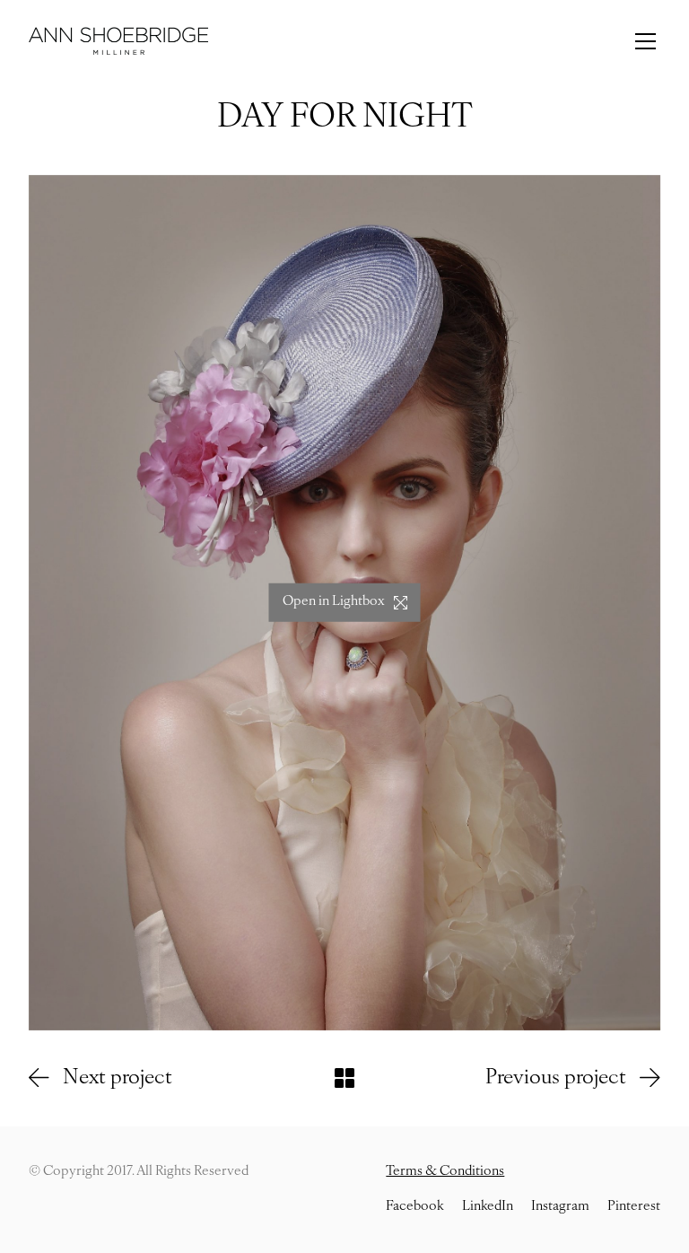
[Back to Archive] (344, 1078)
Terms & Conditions (445, 1172)
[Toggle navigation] (645, 41)
